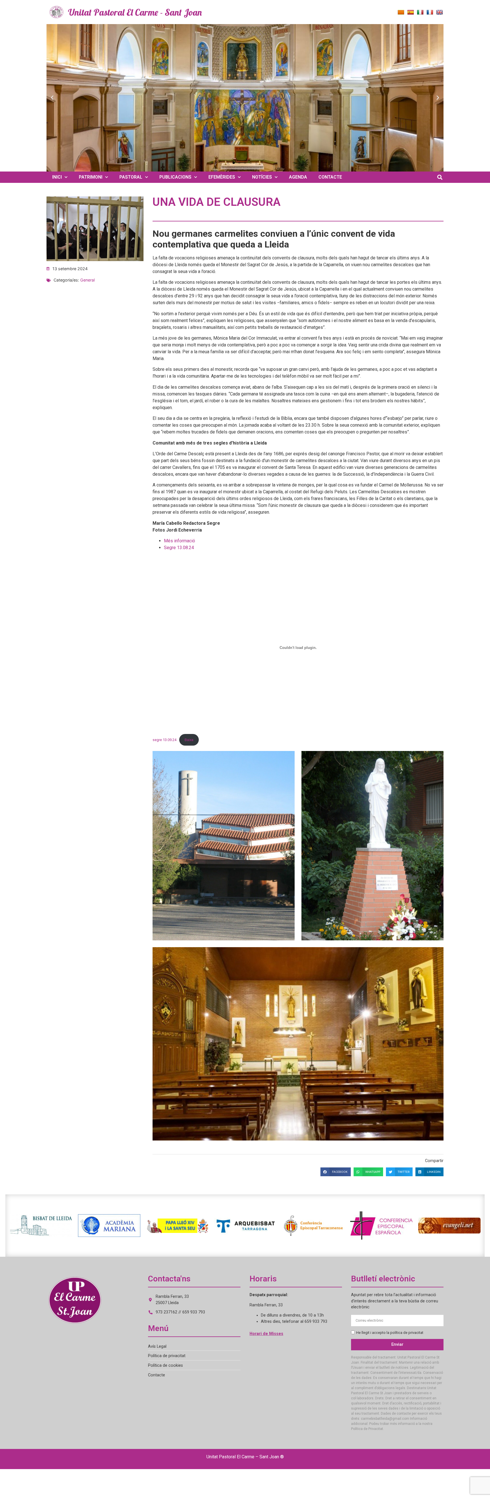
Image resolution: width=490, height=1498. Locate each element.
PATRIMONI (90, 177)
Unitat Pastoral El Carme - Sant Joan (135, 12)
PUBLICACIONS (175, 177)
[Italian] (420, 12)
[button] (52, 98)
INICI (57, 177)
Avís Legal (157, 1346)
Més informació (179, 540)
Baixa (189, 740)
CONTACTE (330, 177)
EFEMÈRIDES (221, 177)
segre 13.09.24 (164, 740)
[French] (429, 12)
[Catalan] (401, 12)
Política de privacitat (166, 1355)
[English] (439, 12)
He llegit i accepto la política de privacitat (389, 1332)
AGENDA (298, 177)
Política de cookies (165, 1365)
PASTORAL (130, 177)
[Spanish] (410, 12)
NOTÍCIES (262, 177)
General (87, 280)
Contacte (156, 1375)
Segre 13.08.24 (179, 547)
